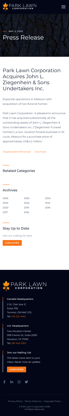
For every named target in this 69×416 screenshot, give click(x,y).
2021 (47, 202)
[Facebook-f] (4, 382)
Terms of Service (33, 401)
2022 (26, 202)
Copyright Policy (52, 401)
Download (40, 151)
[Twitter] (26, 382)
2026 (5, 198)
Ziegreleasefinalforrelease (17, 151)
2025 (26, 198)
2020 (5, 207)
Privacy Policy (15, 401)
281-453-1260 (18, 343)
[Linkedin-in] (11, 382)
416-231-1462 (18, 316)
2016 (26, 212)
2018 (47, 207)
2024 (48, 198)
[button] (63, 7)
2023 (5, 202)
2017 (5, 212)
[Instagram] (19, 382)
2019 (26, 207)
